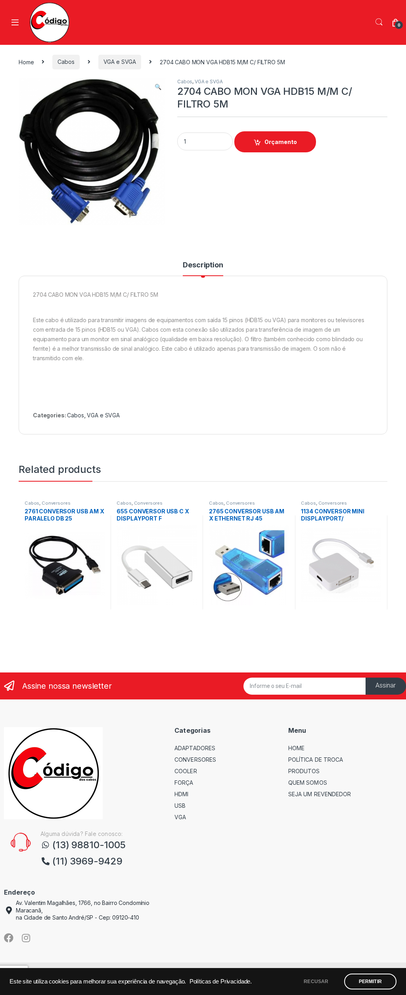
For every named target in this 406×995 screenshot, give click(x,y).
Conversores (56, 503)
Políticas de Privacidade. (221, 981)
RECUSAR (316, 981)
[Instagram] (26, 938)
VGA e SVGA (119, 61)
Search (379, 22)
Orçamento (280, 141)
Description (203, 265)
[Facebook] (8, 938)
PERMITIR (370, 981)
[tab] (203, 268)
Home (26, 61)
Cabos (65, 61)
